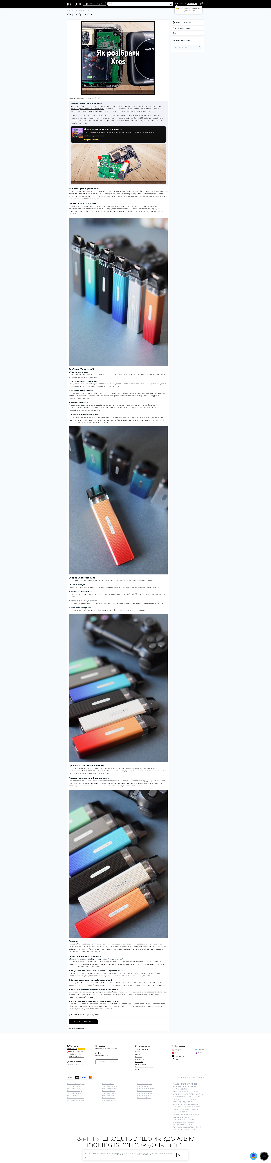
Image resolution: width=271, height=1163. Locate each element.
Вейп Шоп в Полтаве (109, 1093)
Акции (137, 1069)
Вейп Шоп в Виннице (74, 1086)
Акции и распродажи (181, 28)
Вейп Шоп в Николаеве (109, 1086)
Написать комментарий (83, 1022)
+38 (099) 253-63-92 (76, 1051)
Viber (200, 1052)
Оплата (137, 1054)
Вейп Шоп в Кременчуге (75, 1095)
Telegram (201, 1049)
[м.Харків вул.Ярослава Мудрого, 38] (100, 1038)
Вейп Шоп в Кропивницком (76, 1100)
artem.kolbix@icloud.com (190, 1107)
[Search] (171, 4)
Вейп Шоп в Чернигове (144, 1093)
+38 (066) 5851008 (190, 1104)
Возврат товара (140, 1059)
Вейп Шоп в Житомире (74, 1091)
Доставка (138, 1052)
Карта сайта (139, 1062)
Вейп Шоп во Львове (144, 1098)
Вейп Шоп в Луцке (108, 1084)
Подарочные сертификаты (144, 1067)
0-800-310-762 (72, 1049)
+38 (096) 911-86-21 (76, 1054)
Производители (140, 1064)
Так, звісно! (186, 11)
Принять (181, 1155)
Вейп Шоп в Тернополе (109, 1100)
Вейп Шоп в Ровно (108, 1095)
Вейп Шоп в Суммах (108, 1098)
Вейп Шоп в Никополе (109, 1088)
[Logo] (74, 4)
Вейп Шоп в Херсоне (144, 1086)
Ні (194, 11)
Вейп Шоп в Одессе (108, 1091)
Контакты (138, 1057)
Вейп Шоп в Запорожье (75, 1093)
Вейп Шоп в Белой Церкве (75, 1084)
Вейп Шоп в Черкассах (144, 1091)
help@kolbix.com (101, 1056)
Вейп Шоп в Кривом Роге (75, 1098)
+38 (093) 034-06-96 (76, 1057)
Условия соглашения (142, 1049)
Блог (72, 10)
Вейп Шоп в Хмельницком (145, 1088)
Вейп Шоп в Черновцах (144, 1095)
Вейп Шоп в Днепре (73, 1088)
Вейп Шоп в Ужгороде (144, 1084)
